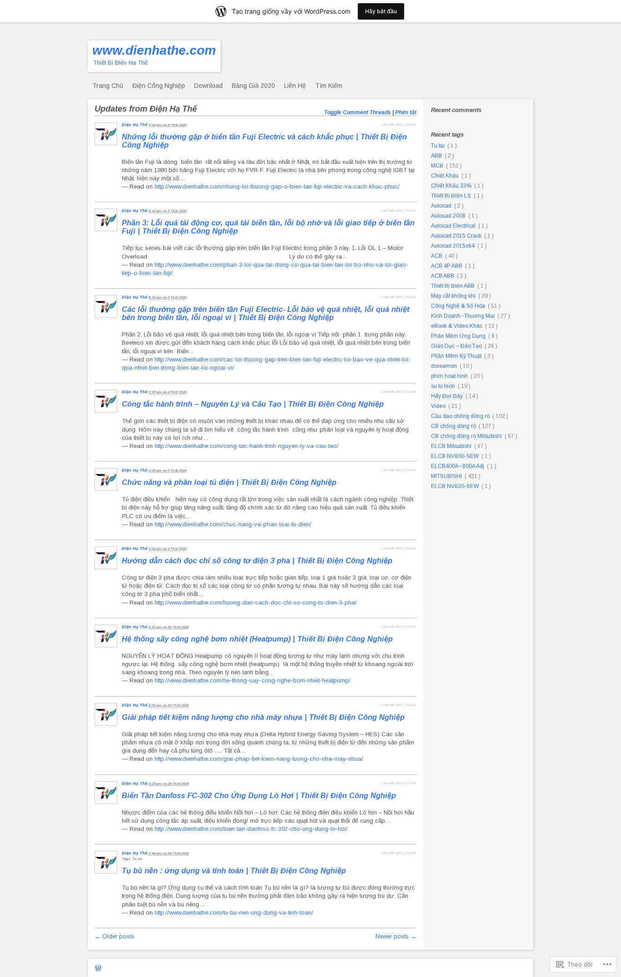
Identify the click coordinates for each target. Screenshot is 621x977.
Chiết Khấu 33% (451, 186)
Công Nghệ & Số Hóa (458, 306)
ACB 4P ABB (446, 266)
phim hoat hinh (449, 376)
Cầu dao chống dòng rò (460, 416)
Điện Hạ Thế (134, 124)
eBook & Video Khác (456, 326)
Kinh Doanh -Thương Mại (463, 316)
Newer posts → (396, 936)
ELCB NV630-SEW (455, 486)
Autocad (441, 206)
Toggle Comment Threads (357, 112)
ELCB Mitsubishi (451, 446)
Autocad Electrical (453, 226)
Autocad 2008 (448, 216)
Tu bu (438, 145)
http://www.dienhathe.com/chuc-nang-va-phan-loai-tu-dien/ (233, 524)
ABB (436, 156)
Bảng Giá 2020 (253, 85)
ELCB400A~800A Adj (457, 466)
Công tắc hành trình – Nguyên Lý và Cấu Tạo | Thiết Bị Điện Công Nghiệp (254, 404)
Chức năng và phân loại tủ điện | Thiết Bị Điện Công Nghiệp (230, 482)
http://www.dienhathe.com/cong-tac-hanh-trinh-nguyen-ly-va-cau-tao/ (247, 446)
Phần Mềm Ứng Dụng (458, 336)
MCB (437, 166)
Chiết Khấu (445, 176)
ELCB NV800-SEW (455, 456)
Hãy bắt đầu (381, 11)
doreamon (444, 366)
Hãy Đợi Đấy (447, 396)
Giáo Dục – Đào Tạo (456, 346)
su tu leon (443, 386)
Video (438, 406)
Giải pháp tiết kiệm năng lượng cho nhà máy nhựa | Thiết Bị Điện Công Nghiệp (264, 717)
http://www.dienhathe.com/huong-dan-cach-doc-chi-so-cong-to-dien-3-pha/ (256, 602)
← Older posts (114, 936)
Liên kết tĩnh (391, 124)
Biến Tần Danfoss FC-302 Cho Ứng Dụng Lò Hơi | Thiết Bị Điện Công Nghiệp (260, 795)
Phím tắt (405, 112)
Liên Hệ (295, 85)
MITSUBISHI (446, 476)
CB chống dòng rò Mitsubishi (466, 436)
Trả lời (410, 124)
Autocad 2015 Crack (456, 236)
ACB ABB (442, 276)
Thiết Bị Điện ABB (453, 286)
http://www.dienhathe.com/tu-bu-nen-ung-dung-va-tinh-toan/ (234, 912)
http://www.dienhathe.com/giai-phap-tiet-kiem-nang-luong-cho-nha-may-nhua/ (259, 758)
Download (208, 85)
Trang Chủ (107, 85)
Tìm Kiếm (328, 85)
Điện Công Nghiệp (158, 85)
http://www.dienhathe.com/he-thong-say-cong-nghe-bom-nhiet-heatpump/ (253, 680)
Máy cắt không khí (453, 296)
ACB (436, 256)
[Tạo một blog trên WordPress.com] (98, 968)
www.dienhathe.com (154, 50)
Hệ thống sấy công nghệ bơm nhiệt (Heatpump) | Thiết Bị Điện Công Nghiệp (258, 639)
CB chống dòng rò (453, 426)
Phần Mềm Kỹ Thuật (456, 356)
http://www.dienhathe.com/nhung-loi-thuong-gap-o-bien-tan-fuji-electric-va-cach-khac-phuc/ (277, 186)
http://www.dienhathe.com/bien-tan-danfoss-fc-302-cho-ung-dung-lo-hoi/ (251, 828)
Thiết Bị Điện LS (451, 196)
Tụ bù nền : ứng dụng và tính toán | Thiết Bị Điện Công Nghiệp (235, 870)
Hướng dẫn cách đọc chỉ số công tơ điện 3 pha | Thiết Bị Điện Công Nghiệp (258, 560)
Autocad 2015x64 (453, 246)
